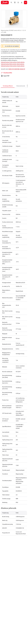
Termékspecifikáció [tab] (8, 86)
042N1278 (11, 69)
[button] (18, 2)
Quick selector (20, 62)
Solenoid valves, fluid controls (8, 64)
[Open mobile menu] (25, 2)
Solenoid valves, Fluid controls (9, 62)
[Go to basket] (14, 2)
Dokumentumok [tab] (20, 86)
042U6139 (22, 69)
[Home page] (5, 2)
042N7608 (16, 69)
